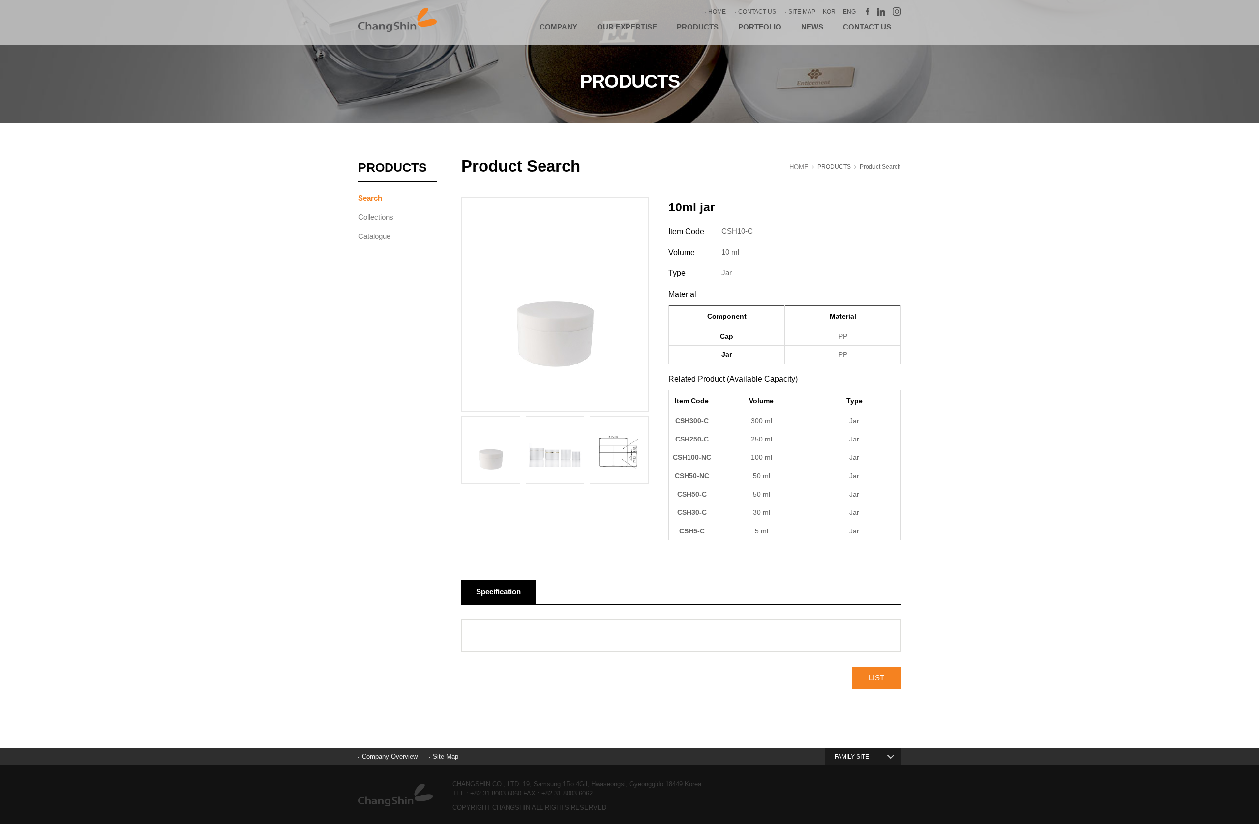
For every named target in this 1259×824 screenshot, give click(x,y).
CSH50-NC (692, 476)
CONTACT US (757, 11)
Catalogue (374, 236)
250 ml (761, 439)
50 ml (761, 476)
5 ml (761, 531)
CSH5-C (692, 531)
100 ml (761, 457)
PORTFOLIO (759, 27)
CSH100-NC (692, 457)
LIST (876, 678)
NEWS (812, 27)
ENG (849, 11)
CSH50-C (692, 494)
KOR (829, 11)
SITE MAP (801, 11)
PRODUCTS (698, 27)
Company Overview (390, 756)
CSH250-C (692, 439)
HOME (717, 11)
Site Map (445, 756)
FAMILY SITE (852, 756)
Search (370, 198)
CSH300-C (692, 421)
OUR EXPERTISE (627, 27)
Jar (854, 421)
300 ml (761, 421)
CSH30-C (692, 512)
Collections (375, 217)
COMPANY (558, 27)
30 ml (761, 512)
